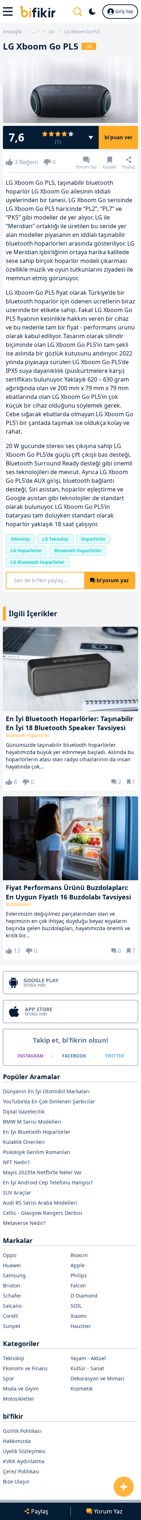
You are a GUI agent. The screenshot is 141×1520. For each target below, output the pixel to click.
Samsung (14, 1275)
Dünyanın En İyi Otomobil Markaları (46, 1091)
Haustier (80, 1326)
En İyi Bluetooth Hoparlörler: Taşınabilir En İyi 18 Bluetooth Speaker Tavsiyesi (69, 723)
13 (17, 951)
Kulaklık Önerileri (24, 1141)
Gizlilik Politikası (22, 1430)
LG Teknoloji (55, 539)
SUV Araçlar (17, 1192)
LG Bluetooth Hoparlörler (37, 562)
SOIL (76, 1305)
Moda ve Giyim (21, 1388)
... (33, 32)
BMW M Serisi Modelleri (32, 1121)
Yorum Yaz (86, 166)
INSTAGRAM (30, 1056)
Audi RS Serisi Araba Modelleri (40, 1202)
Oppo (9, 1255)
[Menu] (8, 11)
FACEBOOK (74, 1056)
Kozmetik (81, 1388)
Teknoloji (20, 539)
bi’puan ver (118, 137)
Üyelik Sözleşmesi (24, 1451)
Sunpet (11, 1326)
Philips (78, 1275)
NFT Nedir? (16, 1162)
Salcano (12, 1305)
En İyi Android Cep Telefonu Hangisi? (48, 1182)
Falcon (78, 1285)
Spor (8, 1378)
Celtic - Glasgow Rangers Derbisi (42, 1212)
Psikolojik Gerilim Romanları (36, 1152)
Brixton (11, 1285)
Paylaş (128, 166)
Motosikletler (18, 1398)
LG (51, 32)
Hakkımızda (17, 1441)
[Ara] (77, 11)
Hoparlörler (93, 539)
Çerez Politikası (21, 1471)
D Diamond (84, 1295)
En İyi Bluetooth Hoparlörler (36, 1131)
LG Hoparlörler (26, 551)
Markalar (18, 1240)
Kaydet (109, 166)
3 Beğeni (26, 162)
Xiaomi (78, 1315)
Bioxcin (79, 1255)
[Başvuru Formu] (124, 1487)
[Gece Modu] (92, 11)
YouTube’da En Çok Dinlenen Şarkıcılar (49, 1101)
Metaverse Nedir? (24, 1222)
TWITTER (114, 1056)
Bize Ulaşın (16, 1481)
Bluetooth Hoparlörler (77, 551)
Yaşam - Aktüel (88, 1358)
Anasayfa (12, 32)
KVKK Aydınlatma (23, 1461)
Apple (77, 1265)
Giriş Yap (124, 11)
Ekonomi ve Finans (25, 1368)
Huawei (12, 1265)
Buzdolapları (18, 904)
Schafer (12, 1295)
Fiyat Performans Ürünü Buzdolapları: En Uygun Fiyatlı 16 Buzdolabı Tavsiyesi (68, 892)
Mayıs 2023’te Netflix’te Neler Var (42, 1172)
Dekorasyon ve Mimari (97, 1378)
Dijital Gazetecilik (23, 1111)
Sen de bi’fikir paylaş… (71, 580)
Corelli (10, 1315)
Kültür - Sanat (87, 1368)
